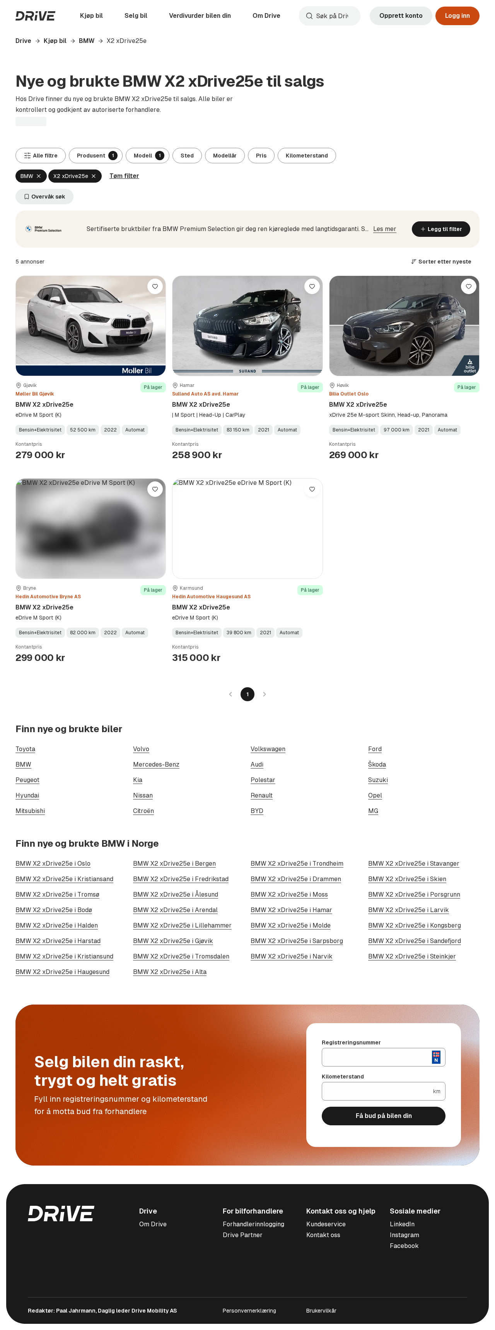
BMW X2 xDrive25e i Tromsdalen (181, 956)
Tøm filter (124, 176)
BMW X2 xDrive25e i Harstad (58, 941)
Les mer (384, 229)
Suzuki (378, 780)
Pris (261, 155)
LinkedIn (402, 1224)
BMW (86, 41)
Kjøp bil (91, 15)
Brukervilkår (321, 1311)
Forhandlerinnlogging (253, 1224)
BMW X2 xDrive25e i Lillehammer (182, 925)
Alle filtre (45, 155)
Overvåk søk (48, 196)
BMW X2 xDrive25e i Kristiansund (64, 956)
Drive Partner (243, 1235)
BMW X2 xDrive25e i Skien (407, 879)
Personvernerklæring (249, 1311)
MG (373, 811)
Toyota (25, 749)
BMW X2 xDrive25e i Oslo (52, 863)
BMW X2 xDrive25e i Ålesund (175, 894)
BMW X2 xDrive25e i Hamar (291, 910)
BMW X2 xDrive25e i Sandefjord (414, 941)
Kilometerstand (307, 155)
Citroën (143, 811)
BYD (257, 811)
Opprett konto (401, 15)
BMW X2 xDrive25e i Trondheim (297, 863)
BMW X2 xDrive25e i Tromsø (57, 894)
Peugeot (27, 780)
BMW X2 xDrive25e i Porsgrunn (414, 894)
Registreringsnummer (351, 1042)
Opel (375, 795)
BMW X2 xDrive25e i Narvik (292, 956)
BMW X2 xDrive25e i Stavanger (413, 863)
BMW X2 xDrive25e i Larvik (408, 910)
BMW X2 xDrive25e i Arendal (175, 910)
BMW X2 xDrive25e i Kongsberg (414, 925)
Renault (262, 795)
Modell (147, 155)
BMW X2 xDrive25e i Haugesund (62, 972)
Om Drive (266, 15)
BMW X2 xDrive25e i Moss (289, 894)
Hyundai (27, 795)
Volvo (141, 749)
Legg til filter (445, 229)
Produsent (95, 155)
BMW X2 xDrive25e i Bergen (174, 863)
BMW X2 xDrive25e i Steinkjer (412, 956)
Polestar (263, 780)
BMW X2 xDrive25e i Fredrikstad (181, 879)
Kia (137, 780)
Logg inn (457, 15)
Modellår (225, 155)
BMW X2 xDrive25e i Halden (56, 925)
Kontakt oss (323, 1235)
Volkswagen (268, 749)
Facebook (404, 1246)
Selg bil (136, 15)
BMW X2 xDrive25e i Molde (291, 925)
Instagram (404, 1235)
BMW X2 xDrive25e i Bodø (53, 910)
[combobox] (329, 16)
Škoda (377, 764)
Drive (23, 41)
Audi (257, 764)
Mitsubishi (30, 811)
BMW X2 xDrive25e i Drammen (296, 879)
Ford (375, 749)
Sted (187, 155)
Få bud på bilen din (384, 1115)
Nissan (143, 795)
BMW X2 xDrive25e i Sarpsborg (297, 941)
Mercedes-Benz (156, 764)
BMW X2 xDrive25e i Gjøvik (173, 941)
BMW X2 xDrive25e (44, 404)
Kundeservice (326, 1224)
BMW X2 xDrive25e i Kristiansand (64, 879)
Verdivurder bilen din (200, 15)
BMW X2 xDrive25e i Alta (170, 972)
